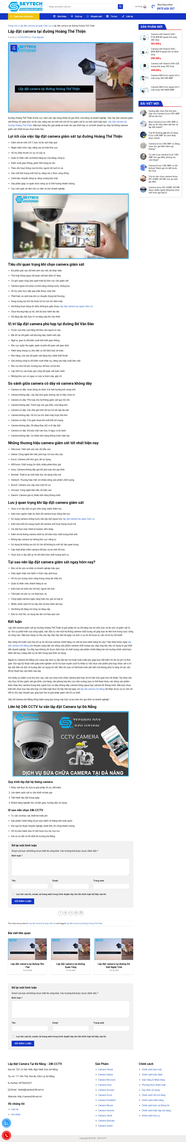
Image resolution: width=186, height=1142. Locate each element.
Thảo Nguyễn (38, 37)
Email (55, 881)
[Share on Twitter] (65, 913)
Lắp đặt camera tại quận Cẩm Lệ (35, 25)
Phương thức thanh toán (154, 1085)
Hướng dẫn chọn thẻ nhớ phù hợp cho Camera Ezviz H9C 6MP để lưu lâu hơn (164, 114)
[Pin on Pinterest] (76, 913)
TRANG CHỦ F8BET (21, 1121)
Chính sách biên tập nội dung (156, 1110)
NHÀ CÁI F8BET (36, 1121)
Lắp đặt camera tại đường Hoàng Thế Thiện (84, 923)
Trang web (98, 881)
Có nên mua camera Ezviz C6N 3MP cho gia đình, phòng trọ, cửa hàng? (163, 157)
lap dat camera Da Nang (92, 689)
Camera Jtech (105, 1115)
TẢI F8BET (60, 1121)
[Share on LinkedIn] (81, 913)
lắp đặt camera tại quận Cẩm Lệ (76, 306)
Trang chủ (12, 25)
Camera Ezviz (105, 1095)
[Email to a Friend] (70, 913)
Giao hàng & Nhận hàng (153, 1079)
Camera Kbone (105, 1105)
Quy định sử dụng (151, 1090)
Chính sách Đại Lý (151, 1115)
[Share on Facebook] (60, 913)
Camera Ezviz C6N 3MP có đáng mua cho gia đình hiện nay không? (164, 146)
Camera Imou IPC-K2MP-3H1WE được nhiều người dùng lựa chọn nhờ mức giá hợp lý (164, 190)
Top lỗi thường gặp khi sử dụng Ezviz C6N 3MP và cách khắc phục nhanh (163, 135)
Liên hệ (14, 1109)
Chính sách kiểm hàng (152, 1100)
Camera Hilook (105, 1069)
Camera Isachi (105, 1125)
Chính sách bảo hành (152, 1074)
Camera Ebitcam (106, 1120)
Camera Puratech (107, 1100)
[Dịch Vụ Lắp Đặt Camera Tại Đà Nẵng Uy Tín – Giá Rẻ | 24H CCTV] (25, 6)
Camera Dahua (105, 1074)
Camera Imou (105, 1085)
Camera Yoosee (106, 1090)
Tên (14, 881)
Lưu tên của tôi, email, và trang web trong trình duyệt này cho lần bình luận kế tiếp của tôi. (61, 894)
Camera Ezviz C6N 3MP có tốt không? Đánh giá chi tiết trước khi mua (163, 168)
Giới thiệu (15, 1114)
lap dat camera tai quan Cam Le (78, 519)
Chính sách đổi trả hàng (153, 1095)
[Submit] (120, 6)
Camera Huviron (106, 1110)
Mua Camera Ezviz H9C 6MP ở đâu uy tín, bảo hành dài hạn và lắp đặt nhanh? (163, 124)
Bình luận (17, 855)
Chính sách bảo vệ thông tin (155, 1105)
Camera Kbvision (106, 1079)
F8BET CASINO (49, 1121)
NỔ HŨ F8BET (80, 1121)
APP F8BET (69, 1121)
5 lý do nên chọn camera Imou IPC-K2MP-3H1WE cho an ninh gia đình (163, 179)
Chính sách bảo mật (152, 1069)
